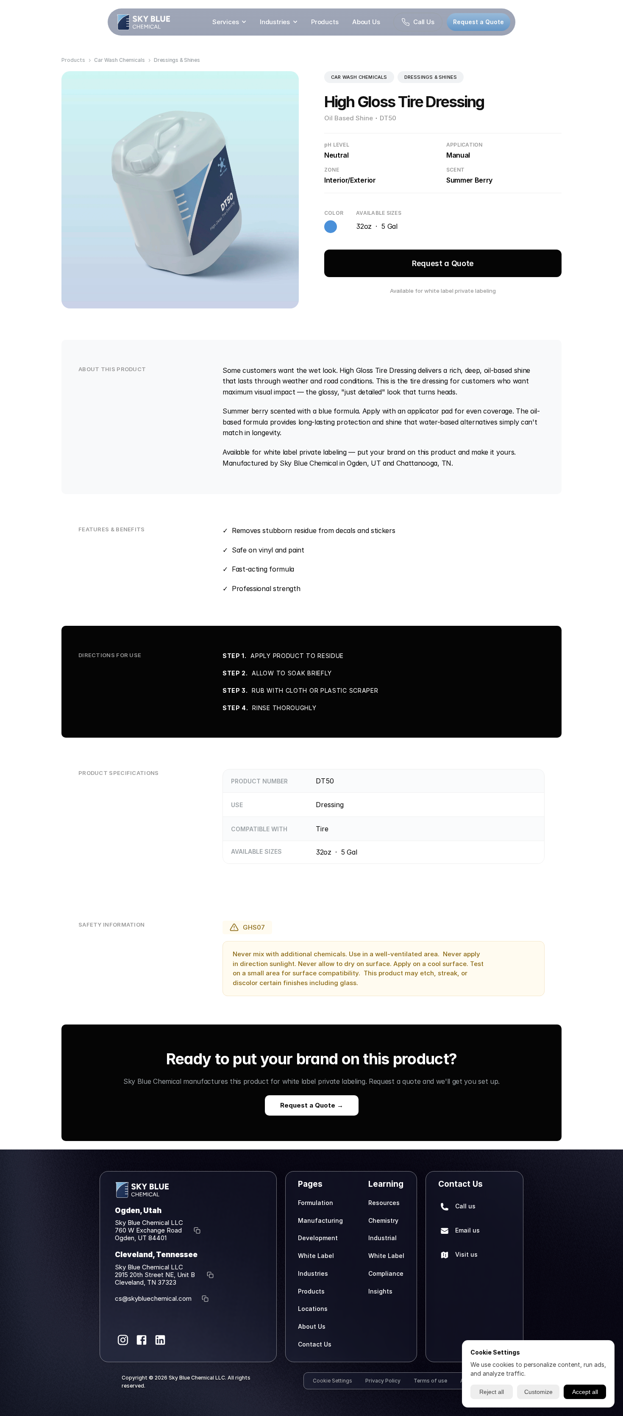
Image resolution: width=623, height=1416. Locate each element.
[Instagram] (123, 1340)
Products (325, 22)
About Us (366, 22)
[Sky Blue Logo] (143, 22)
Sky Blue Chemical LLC (149, 1223)
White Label (316, 1255)
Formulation (315, 1202)
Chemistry (383, 1220)
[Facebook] (141, 1340)
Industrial (382, 1237)
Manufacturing (320, 1220)
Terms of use (430, 1380)
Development (318, 1237)
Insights (380, 1291)
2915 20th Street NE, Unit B (156, 1275)
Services (225, 22)
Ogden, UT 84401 (141, 1238)
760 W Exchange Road (149, 1230)
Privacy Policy (382, 1380)
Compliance (385, 1273)
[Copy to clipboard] (197, 1230)
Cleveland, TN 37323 (145, 1282)
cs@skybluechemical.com (153, 1298)
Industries (275, 22)
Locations (313, 1308)
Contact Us (314, 1344)
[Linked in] (160, 1340)
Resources (384, 1202)
